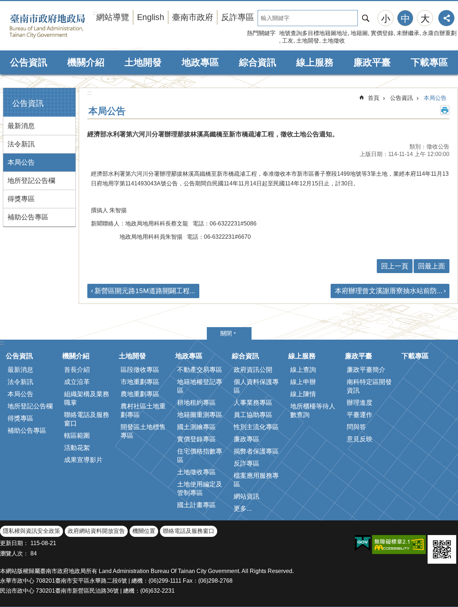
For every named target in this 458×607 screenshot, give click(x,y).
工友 (287, 41)
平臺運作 (359, 414)
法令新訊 (21, 144)
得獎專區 (21, 199)
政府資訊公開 (253, 369)
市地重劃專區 (140, 381)
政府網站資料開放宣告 (96, 531)
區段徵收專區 (140, 369)
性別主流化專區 (256, 427)
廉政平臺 (372, 62)
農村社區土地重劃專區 (143, 410)
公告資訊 (28, 62)
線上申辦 (303, 381)
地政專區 (200, 62)
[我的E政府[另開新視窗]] (362, 543)
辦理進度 (359, 402)
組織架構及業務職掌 (86, 398)
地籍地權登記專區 (199, 386)
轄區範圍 (77, 435)
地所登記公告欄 (31, 180)
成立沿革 (77, 381)
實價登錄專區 (196, 439)
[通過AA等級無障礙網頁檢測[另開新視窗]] (399, 544)
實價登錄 (382, 33)
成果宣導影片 (83, 459)
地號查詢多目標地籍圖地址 (313, 33)
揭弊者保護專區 (256, 451)
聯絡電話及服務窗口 (86, 419)
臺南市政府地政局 (58, 26)
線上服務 (314, 62)
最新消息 (21, 126)
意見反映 (359, 439)
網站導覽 (112, 17)
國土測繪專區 (196, 427)
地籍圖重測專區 (199, 414)
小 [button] (385, 19)
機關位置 (143, 531)
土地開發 (307, 41)
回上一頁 (394, 266)
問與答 (356, 427)
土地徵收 (333, 41)
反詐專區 (237, 17)
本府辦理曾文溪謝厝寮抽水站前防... (388, 291)
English (150, 17)
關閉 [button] (226, 333)
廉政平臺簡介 (366, 369)
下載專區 (429, 62)
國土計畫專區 (196, 505)
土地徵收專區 (196, 472)
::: (2, 91)
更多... (243, 508)
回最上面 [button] (431, 266)
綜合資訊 (257, 62)
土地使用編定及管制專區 (199, 488)
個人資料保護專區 (256, 386)
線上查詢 (303, 369)
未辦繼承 (407, 33)
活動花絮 (77, 447)
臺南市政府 (192, 17)
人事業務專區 (253, 402)
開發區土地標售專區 (143, 431)
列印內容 (444, 110)
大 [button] (425, 19)
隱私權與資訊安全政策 (31, 531)
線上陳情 (303, 394)
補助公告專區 (28, 217)
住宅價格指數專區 (199, 455)
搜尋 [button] (365, 18)
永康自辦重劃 (439, 33)
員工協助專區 (253, 414)
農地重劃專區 (140, 394)
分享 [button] (446, 18)
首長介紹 (77, 369)
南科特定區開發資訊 (369, 386)
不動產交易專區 (199, 369)
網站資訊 (246, 496)
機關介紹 (85, 62)
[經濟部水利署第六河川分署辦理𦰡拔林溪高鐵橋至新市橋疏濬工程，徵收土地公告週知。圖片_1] (442, 549)
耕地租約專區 (196, 402)
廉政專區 (246, 439)
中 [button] (405, 19)
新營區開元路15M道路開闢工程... (144, 291)
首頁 (373, 98)
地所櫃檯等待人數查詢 (312, 410)
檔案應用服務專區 (256, 480)
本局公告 (21, 162)
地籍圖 (359, 33)
